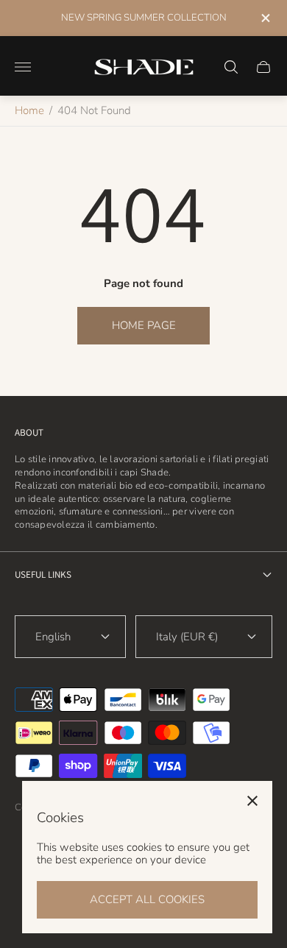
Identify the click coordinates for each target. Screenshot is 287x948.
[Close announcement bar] (264, 18)
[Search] (231, 67)
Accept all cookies (147, 899)
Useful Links (43, 574)
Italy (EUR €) (187, 636)
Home (29, 110)
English (53, 636)
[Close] (252, 801)
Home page (144, 325)
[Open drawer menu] (23, 67)
